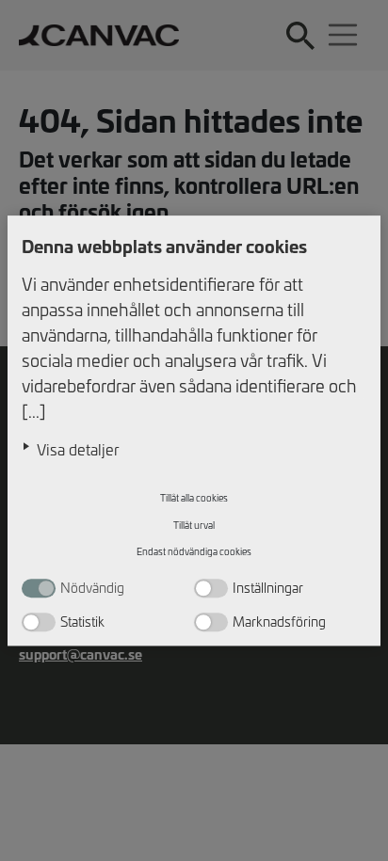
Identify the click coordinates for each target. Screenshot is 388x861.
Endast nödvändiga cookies (194, 552)
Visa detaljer (78, 448)
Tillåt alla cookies (194, 498)
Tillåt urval (194, 525)
